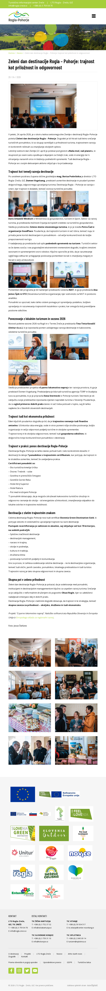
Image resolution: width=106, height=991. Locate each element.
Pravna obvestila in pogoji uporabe (22, 962)
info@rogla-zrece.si (17, 5)
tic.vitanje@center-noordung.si (81, 927)
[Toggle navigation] (94, 16)
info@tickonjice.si (41, 941)
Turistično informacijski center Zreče (26, 2)
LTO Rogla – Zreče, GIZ (62, 2)
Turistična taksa (84, 962)
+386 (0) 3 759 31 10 (42, 938)
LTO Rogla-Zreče (43, 954)
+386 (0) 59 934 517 (77, 924)
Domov (11, 53)
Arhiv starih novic (75, 954)
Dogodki (12, 956)
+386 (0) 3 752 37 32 (42, 924)
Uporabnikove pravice (52, 962)
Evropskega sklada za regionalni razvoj (35, 617)
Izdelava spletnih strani (77, 985)
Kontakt (24, 956)
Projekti (27, 954)
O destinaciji (13, 954)
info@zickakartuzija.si (42, 927)
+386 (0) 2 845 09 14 (77, 938)
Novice (20, 53)
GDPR (69, 962)
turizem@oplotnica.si (77, 941)
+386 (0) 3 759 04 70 (43, 5)
